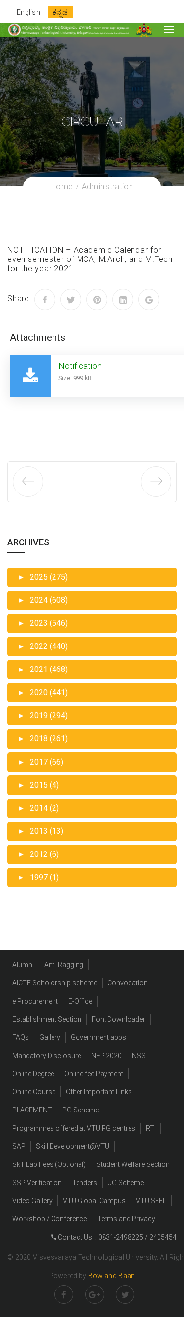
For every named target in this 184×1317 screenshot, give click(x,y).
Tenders (84, 1183)
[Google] (148, 299)
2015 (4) (38, 785)
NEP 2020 (106, 1055)
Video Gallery (32, 1201)
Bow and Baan (111, 1276)
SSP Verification (37, 1183)
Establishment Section (46, 1019)
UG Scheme (125, 1183)
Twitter (125, 1294)
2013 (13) (40, 831)
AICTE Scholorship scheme (54, 983)
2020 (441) (42, 692)
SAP (19, 1146)
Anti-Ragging (63, 965)
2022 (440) (42, 646)
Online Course (33, 1092)
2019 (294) (42, 715)
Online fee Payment (93, 1074)
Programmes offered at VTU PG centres (73, 1128)
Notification (80, 366)
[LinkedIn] (122, 299)
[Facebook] (44, 299)
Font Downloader (118, 1019)
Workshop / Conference (49, 1219)
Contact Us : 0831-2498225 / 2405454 (116, 1237)
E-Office (80, 1001)
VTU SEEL (151, 1201)
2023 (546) (42, 623)
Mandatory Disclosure (46, 1055)
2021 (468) (42, 669)
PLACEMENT (32, 1110)
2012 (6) (38, 854)
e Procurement (35, 1001)
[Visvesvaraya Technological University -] (68, 29)
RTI (151, 1128)
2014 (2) (38, 808)
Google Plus (94, 1294)
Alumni (23, 965)
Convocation (127, 983)
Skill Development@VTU (72, 1146)
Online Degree (33, 1074)
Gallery (49, 1037)
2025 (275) (42, 577)
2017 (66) (40, 762)
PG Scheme (80, 1110)
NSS (139, 1055)
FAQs (20, 1037)
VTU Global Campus (94, 1201)
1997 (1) (38, 877)
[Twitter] (70, 299)
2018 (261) (42, 738)
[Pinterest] (96, 299)
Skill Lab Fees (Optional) (49, 1164)
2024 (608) (42, 600)
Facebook (63, 1294)
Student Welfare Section (133, 1164)
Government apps (98, 1037)
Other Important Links (99, 1092)
